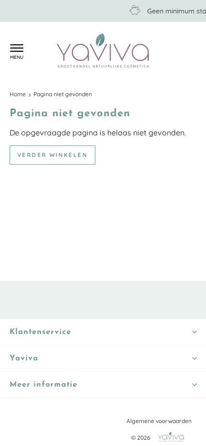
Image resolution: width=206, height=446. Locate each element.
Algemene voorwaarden (159, 420)
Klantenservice (36, 51)
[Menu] (16, 50)
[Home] (103, 51)
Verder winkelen (52, 154)
